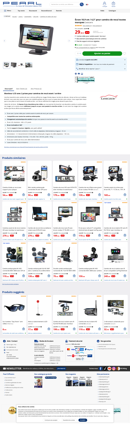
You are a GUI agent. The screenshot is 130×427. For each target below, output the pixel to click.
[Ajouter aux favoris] (124, 53)
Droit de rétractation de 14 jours (106, 344)
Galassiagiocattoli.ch (104, 384)
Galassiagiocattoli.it (104, 389)
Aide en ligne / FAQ (11, 344)
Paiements (73, 344)
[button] (85, 47)
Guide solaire (8, 395)
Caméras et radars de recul (48, 16)
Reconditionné (46, 11)
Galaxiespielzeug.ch (104, 382)
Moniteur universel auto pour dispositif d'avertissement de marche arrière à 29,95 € (26, 147)
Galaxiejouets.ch (103, 379)
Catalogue (112, 11)
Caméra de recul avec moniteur (88, 199)
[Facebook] (76, 73)
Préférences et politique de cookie (14, 387)
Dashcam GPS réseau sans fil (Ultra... (13, 280)
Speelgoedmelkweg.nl (104, 391)
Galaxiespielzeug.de (104, 377)
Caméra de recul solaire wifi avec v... (89, 333)
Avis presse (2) (36, 89)
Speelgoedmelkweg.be (105, 399)
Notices (7, 392)
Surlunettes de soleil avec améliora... (13, 333)
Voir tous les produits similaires (10, 284)
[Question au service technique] (82, 73)
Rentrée (59, 11)
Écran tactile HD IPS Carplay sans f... (89, 239)
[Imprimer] (79, 73)
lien (103, 411)
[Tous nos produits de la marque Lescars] (109, 96)
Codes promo (8, 390)
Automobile (28, 16)
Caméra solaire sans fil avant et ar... (13, 239)
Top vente (21, 11)
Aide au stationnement (35, 333)
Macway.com (102, 401)
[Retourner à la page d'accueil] (22, 5)
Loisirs (20, 16)
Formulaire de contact (12, 350)
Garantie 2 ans (102, 346)
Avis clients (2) (21, 89)
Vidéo (102, 11)
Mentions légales (9, 385)
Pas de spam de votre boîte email (107, 349)
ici (107, 416)
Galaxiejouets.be (103, 394)
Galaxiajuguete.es (103, 386)
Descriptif (8, 89)
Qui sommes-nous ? (10, 377)
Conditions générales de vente (13, 382)
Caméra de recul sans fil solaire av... (114, 280)
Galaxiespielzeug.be (104, 396)
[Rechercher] (82, 4)
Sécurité (36, 16)
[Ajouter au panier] (24, 195)
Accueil (14, 16)
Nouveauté (33, 11)
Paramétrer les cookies (69, 420)
